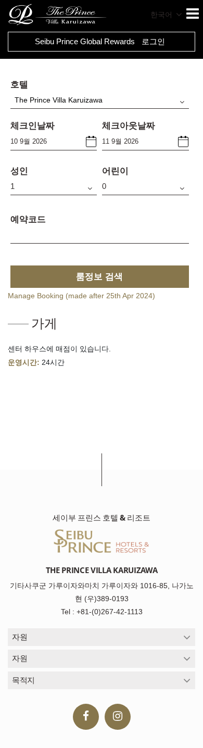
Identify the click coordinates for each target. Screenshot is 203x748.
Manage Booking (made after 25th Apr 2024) (81, 295)
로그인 (153, 41)
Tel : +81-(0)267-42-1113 (102, 611)
